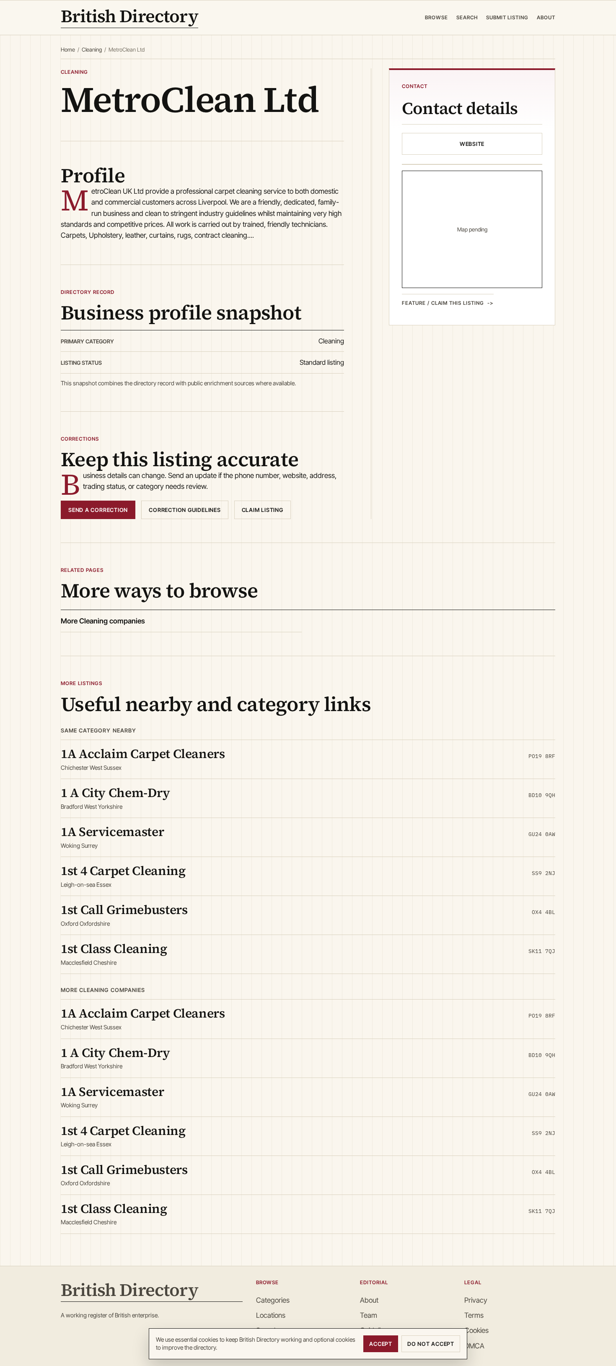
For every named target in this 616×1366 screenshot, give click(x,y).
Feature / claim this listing (443, 302)
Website (472, 143)
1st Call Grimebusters (124, 909)
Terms (474, 1315)
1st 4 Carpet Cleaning (123, 870)
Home (68, 49)
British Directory (129, 17)
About (546, 17)
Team (368, 1315)
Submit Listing (507, 17)
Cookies (476, 1330)
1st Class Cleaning (114, 948)
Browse (436, 17)
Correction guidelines (184, 509)
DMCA (474, 1346)
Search (467, 17)
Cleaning (92, 49)
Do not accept (430, 1343)
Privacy (475, 1300)
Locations (270, 1315)
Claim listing (262, 509)
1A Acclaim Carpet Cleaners (143, 753)
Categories (273, 1300)
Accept (380, 1343)
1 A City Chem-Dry (115, 792)
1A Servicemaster (112, 831)
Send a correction (98, 509)
